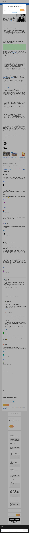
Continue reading (14, 12)
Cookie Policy (15, 531)
